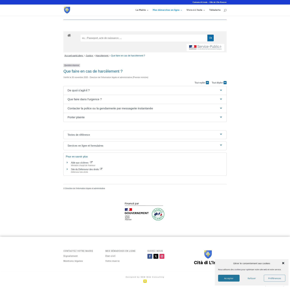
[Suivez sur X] (155, 256)
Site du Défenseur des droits (85, 169)
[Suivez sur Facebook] (149, 256)
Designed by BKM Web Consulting (145, 277)
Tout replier (200, 82)
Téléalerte (215, 10)
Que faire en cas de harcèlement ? (128, 55)
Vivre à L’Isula (194, 10)
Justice (89, 55)
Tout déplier (218, 82)
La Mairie (141, 10)
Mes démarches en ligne (166, 10)
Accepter (229, 278)
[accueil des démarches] (69, 35)
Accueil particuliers (74, 55)
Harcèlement (102, 55)
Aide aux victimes (80, 162)
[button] (283, 263)
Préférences (274, 278)
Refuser (252, 278)
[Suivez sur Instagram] (162, 256)
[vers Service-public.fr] (205, 47)
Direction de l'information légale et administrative (85, 188)
